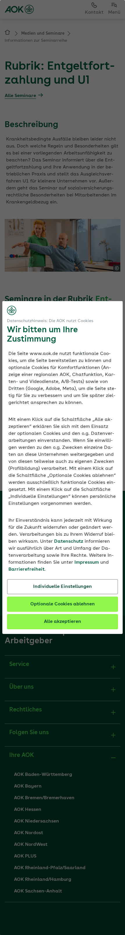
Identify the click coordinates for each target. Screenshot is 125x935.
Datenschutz (68, 541)
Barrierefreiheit (26, 569)
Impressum (86, 562)
